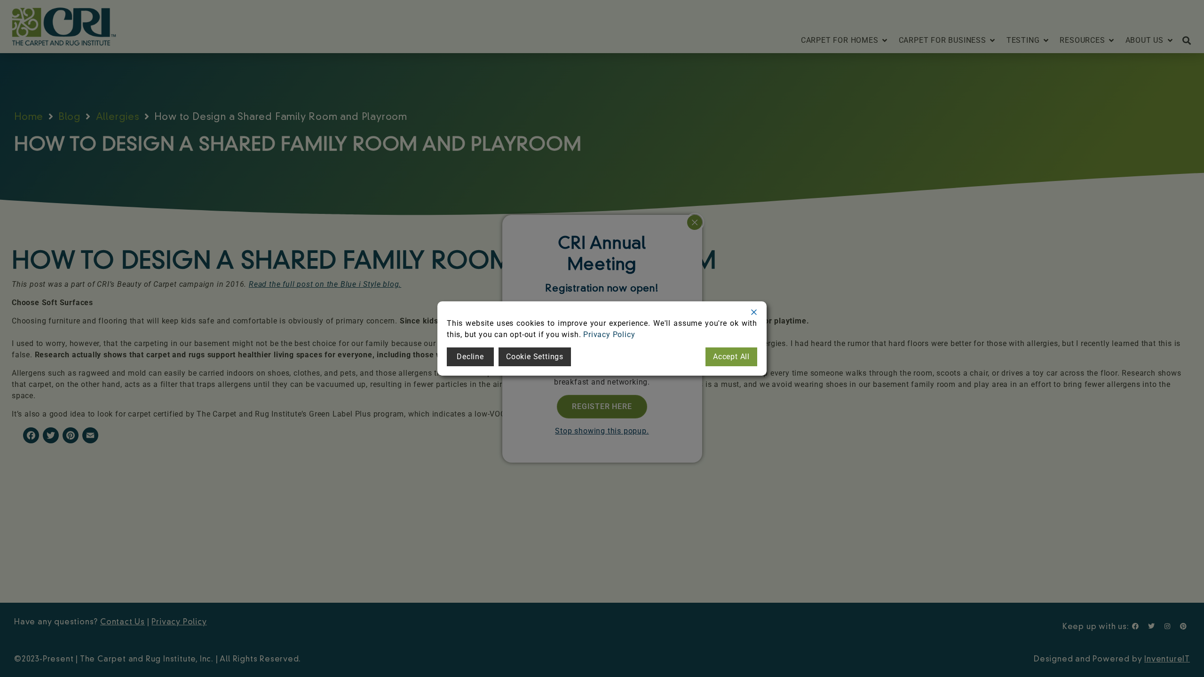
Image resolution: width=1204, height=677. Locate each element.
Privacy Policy (609, 334)
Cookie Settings (534, 356)
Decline (470, 356)
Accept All (731, 356)
